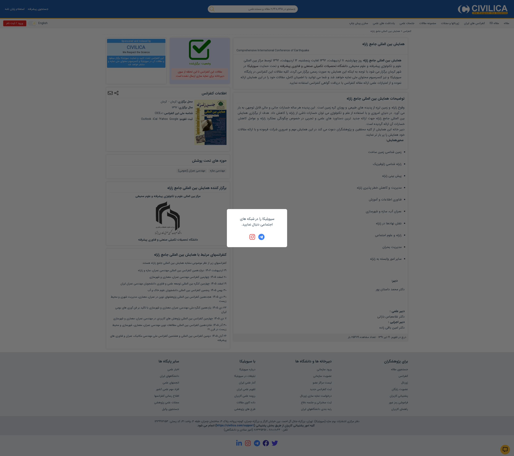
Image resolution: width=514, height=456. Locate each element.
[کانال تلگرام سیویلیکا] (261, 237)
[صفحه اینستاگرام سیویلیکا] (252, 237)
